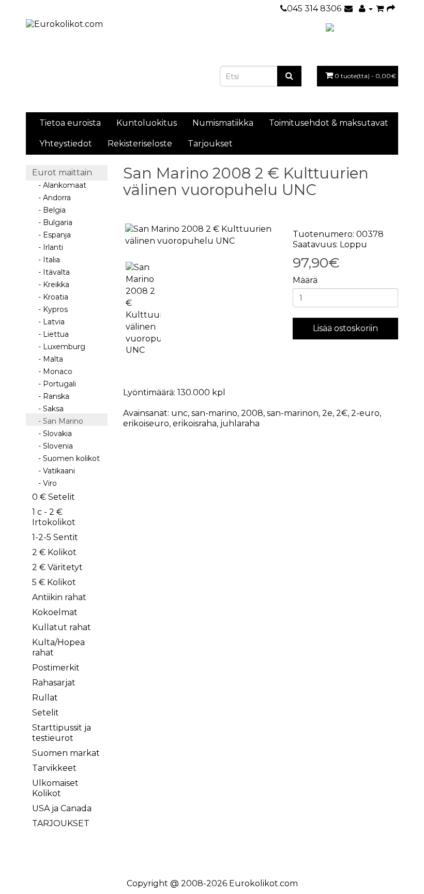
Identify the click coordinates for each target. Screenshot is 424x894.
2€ (341, 413)
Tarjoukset (210, 143)
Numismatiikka (222, 123)
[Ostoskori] (380, 8)
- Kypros (50, 309)
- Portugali (54, 384)
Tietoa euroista (70, 123)
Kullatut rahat (61, 627)
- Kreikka (50, 284)
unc (179, 413)
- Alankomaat (59, 185)
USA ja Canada (62, 808)
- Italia (46, 259)
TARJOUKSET (60, 823)
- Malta (47, 359)
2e (327, 413)
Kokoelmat (55, 612)
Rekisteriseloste (140, 143)
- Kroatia (50, 297)
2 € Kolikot (54, 552)
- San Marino (57, 421)
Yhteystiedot (65, 143)
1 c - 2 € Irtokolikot (53, 517)
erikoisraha (195, 423)
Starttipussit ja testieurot (61, 733)
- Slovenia (52, 446)
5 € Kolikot (54, 582)
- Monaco (52, 371)
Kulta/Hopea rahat (58, 647)
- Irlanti (47, 247)
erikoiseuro (146, 423)
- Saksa (48, 408)
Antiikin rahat (59, 597)
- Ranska (50, 396)
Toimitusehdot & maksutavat (328, 123)
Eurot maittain (62, 172)
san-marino (214, 413)
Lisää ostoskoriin (345, 328)
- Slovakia (52, 433)
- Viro (44, 483)
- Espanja (51, 235)
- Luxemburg (58, 346)
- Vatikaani (53, 470)
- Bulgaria (52, 222)
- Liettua (50, 334)
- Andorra (51, 197)
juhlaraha (240, 423)
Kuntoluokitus (146, 123)
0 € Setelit (53, 497)
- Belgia (49, 210)
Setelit (45, 713)
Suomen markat (66, 753)
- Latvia (48, 321)
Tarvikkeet (54, 768)
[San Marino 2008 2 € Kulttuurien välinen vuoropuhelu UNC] (200, 235)
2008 (252, 413)
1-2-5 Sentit (55, 537)
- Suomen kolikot (66, 458)
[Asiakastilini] (366, 8)
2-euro (365, 413)
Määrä (305, 280)
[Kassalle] (391, 8)
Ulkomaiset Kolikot (55, 788)
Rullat (45, 698)
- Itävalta (51, 272)
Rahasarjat (53, 683)
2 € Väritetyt (57, 567)
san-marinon (293, 413)
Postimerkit (56, 668)
